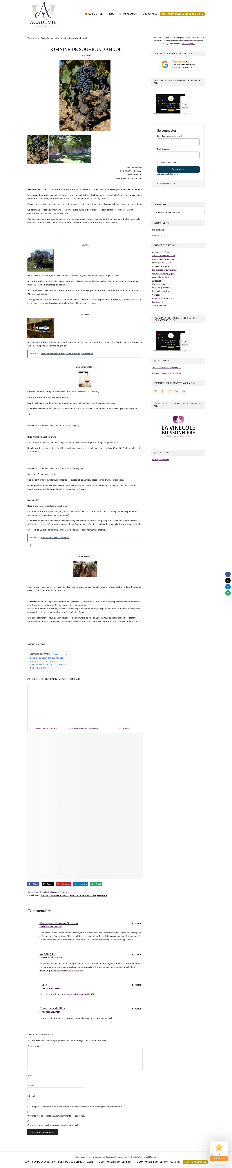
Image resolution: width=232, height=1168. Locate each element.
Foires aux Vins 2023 (161, 263)
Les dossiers (157, 302)
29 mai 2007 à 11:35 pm (49, 988)
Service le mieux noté (183, 64)
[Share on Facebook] (228, 574)
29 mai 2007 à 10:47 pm (49, 1012)
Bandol (45, 896)
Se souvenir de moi (167, 162)
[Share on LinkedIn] (228, 586)
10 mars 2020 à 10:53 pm (50, 927)
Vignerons (64, 892)
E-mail (31, 1086)
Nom (30, 1075)
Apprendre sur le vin (161, 277)
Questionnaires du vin (162, 298)
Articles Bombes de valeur (163, 256)
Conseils (43, 892)
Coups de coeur (159, 284)
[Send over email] (228, 593)
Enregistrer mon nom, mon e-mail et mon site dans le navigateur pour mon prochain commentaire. (77, 1107)
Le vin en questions (160, 288)
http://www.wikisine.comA (74, 994)
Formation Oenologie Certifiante (166, 373)
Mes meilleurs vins (160, 291)
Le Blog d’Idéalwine (160, 460)
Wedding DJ (47, 954)
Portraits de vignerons (83, 896)
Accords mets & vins (161, 252)
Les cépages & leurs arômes (164, 270)
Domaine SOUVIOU (59, 896)
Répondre (137, 923)
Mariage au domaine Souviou (58, 923)
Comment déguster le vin (163, 259)
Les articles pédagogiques (163, 274)
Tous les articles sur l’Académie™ (166, 368)
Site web (31, 1096)
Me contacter (158, 230)
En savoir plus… (188, 44)
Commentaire (34, 1046)
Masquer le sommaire (60, 654)
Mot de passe (163, 149)
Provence (102, 896)
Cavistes (156, 295)
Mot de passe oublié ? (167, 183)
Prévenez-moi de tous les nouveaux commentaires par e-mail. (56, 1116)
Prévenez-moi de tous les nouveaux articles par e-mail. (52, 1125)
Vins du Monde (159, 306)
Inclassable (53, 892)
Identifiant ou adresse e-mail (169, 136)
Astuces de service (160, 266)
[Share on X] (228, 580)
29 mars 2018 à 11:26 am (50, 957)
